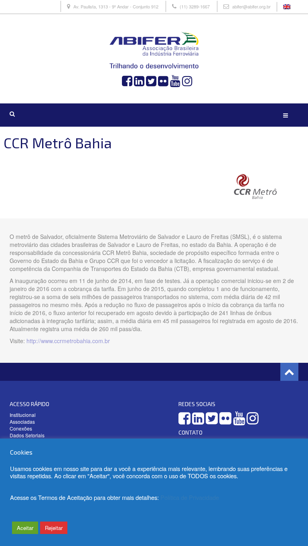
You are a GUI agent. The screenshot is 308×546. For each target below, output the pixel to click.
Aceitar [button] (25, 528)
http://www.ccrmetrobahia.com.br (68, 341)
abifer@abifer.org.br (251, 6)
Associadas (22, 421)
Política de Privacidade (189, 497)
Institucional (23, 414)
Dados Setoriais (27, 435)
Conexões (21, 428)
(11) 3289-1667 (194, 6)
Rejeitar (54, 528)
